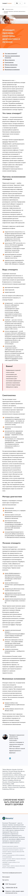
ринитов (20, 245)
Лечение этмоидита (10, 67)
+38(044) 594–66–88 (11, 887)
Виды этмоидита (10, 60)
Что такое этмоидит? (11, 53)
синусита (5, 142)
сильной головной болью (10, 91)
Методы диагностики (11, 65)
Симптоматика (9, 62)
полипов (14, 358)
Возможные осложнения (12, 69)
